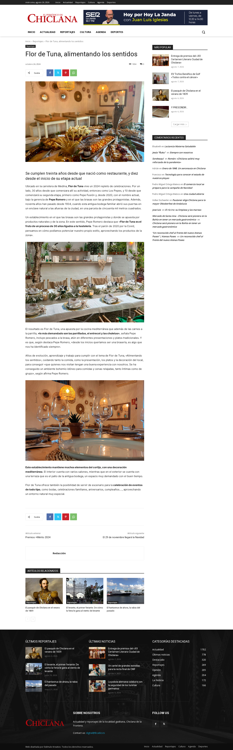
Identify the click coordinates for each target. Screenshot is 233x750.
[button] (203, 32)
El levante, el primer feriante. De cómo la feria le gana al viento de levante (62, 668)
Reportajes (38, 41)
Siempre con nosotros (181, 152)
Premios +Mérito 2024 (37, 537)
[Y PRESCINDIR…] (160, 112)
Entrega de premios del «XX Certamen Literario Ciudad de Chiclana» (187, 59)
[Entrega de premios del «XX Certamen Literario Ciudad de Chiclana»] (160, 60)
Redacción (59, 553)
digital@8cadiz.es (95, 732)
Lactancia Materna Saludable (179, 146)
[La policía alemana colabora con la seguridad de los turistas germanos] (97, 686)
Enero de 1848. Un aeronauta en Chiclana (184, 168)
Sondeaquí (158, 158)
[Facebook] (50, 72)
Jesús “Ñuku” (158, 152)
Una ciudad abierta (194, 193)
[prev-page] (27, 619)
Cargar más (178, 124)
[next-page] (33, 619)
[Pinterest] (65, 72)
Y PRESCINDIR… (179, 107)
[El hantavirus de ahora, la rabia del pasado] (125, 591)
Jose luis (156, 209)
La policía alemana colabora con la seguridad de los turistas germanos (125, 685)
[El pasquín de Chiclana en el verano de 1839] (44, 591)
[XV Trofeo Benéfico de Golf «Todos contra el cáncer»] (160, 78)
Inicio (28, 41)
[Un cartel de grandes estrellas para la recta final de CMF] (97, 670)
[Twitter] (57, 72)
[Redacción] (39, 553)
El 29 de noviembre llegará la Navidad (123, 537)
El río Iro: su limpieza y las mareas (183, 209)
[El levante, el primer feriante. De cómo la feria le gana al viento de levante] (85, 591)
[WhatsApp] (73, 72)
